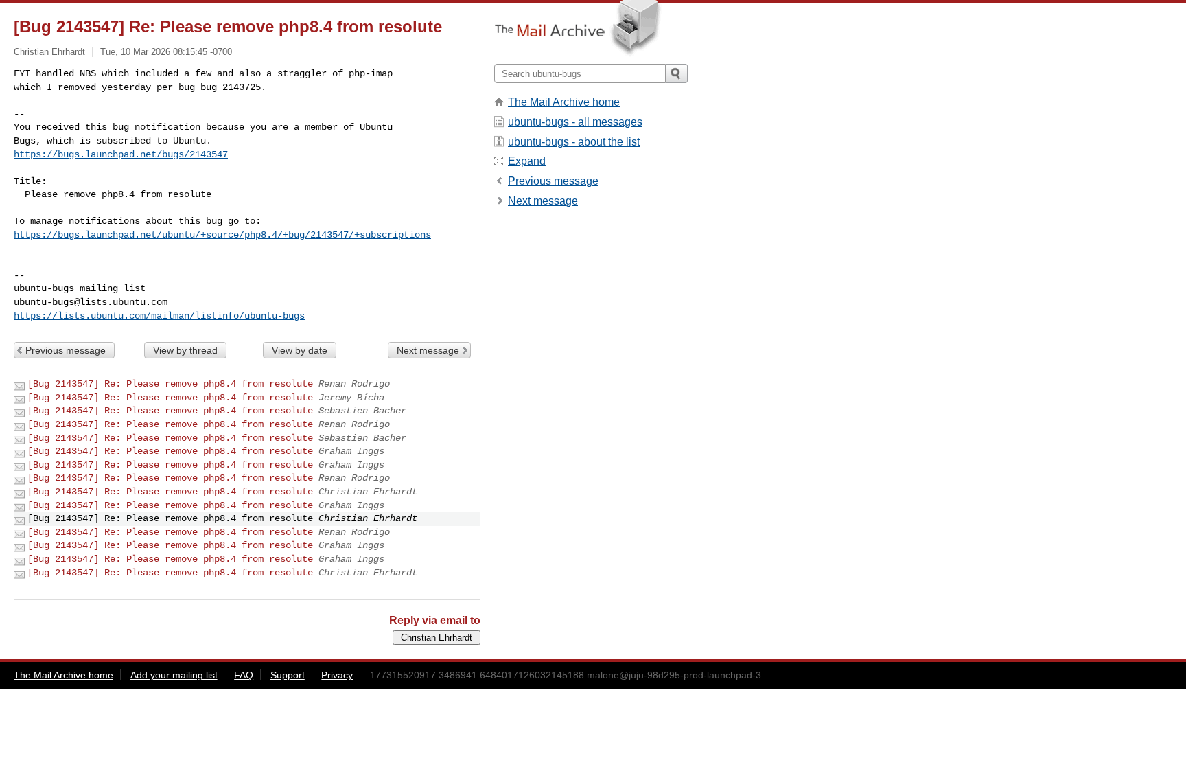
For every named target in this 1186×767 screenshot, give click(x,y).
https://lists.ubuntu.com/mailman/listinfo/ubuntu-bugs (159, 315)
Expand (527, 161)
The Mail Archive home (564, 102)
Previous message (65, 350)
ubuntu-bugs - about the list (574, 142)
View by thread (185, 350)
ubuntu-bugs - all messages (575, 122)
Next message (428, 350)
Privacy (337, 674)
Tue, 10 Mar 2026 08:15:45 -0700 (166, 52)
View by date (299, 350)
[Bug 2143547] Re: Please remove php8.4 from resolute (170, 383)
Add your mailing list (174, 674)
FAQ (243, 674)
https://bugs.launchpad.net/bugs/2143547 (121, 154)
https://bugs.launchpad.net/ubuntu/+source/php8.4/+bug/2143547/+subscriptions (222, 234)
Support (287, 674)
